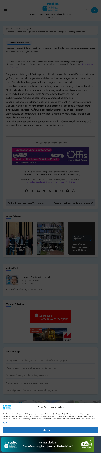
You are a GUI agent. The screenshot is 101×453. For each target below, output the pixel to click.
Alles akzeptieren (50, 430)
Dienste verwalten (8, 423)
